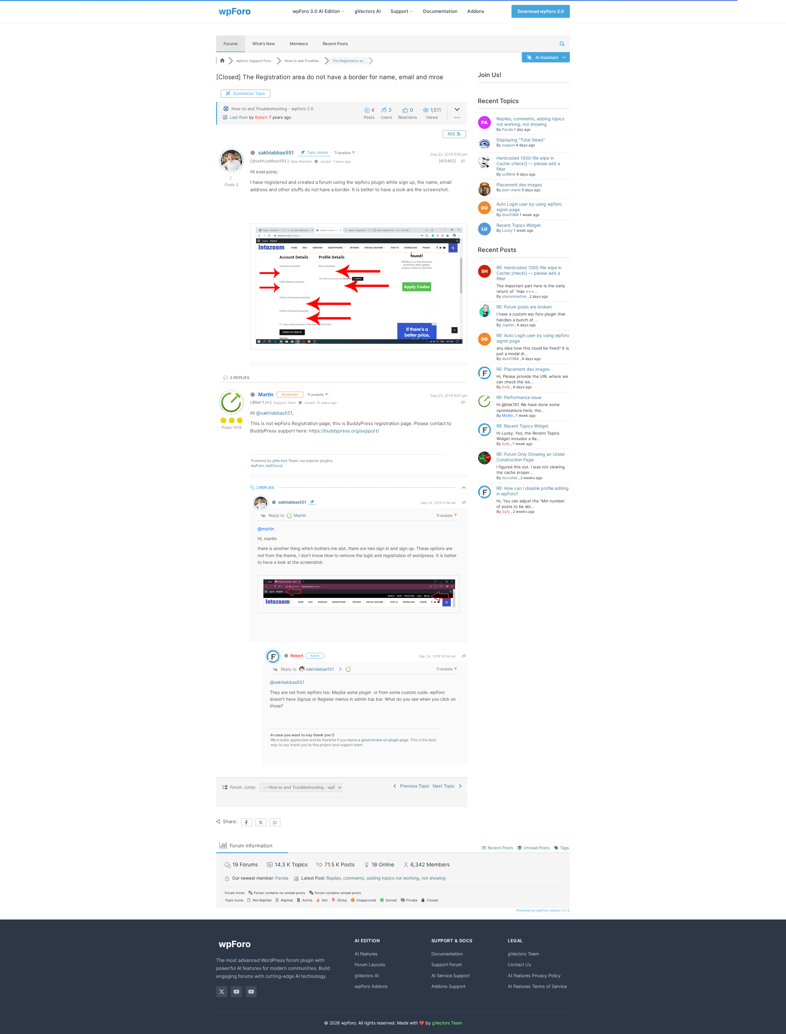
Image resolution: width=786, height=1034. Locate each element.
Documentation (440, 11)
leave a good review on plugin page (378, 740)
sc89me (509, 174)
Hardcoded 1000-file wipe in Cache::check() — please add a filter (528, 163)
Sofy (506, 387)
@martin (266, 528)
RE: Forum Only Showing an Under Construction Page (530, 456)
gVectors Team (285, 460)
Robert (261, 117)
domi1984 (510, 214)
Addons (475, 11)
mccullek (510, 477)
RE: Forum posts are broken (524, 306)
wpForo (257, 465)
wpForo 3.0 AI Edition (316, 11)
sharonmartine (514, 296)
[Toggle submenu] (343, 11)
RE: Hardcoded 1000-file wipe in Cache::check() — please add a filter (529, 273)
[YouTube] (236, 991)
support (508, 145)
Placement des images (519, 184)
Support (399, 11)
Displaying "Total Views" (520, 139)
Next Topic (445, 785)
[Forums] (222, 61)
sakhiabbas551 (276, 152)
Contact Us (519, 964)
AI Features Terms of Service (537, 986)
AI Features (366, 953)
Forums (231, 43)
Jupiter (508, 325)
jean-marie (511, 190)
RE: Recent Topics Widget (522, 425)
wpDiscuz (274, 465)
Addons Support (448, 986)
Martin (266, 394)
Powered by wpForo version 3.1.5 (543, 910)
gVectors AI (368, 11)
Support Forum (446, 964)
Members (299, 43)
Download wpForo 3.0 (541, 11)
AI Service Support (450, 975)
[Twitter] (221, 991)
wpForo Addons (371, 986)
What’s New (263, 43)
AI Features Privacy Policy (534, 975)
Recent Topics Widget (518, 225)
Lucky (507, 230)
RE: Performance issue (518, 397)
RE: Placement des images (523, 369)
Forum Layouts (370, 964)
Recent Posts (335, 43)
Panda (507, 129)
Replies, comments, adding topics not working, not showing (530, 121)
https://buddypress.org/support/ (344, 431)
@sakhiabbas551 (274, 413)
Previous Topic (414, 785)
